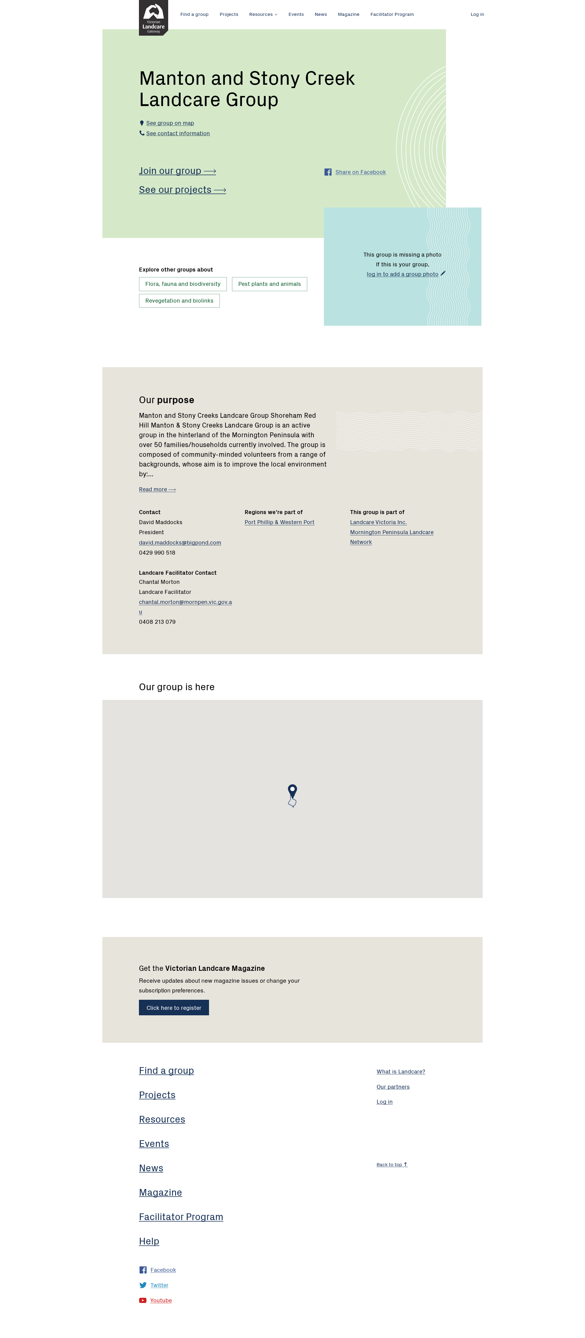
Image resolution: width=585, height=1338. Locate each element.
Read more (153, 488)
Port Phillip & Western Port (279, 521)
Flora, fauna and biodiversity (183, 283)
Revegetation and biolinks (179, 300)
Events (296, 13)
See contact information (178, 133)
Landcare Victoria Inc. (378, 521)
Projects (229, 13)
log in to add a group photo (402, 273)
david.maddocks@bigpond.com (180, 542)
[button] (292, 791)
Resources (261, 13)
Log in (477, 13)
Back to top (390, 1164)
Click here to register (174, 1007)
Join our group (171, 170)
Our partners (393, 1086)
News (321, 13)
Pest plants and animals (269, 283)
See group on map (170, 122)
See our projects (176, 189)
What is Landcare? (401, 1071)
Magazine (349, 13)
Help (149, 1240)
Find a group (194, 13)
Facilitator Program (392, 13)
